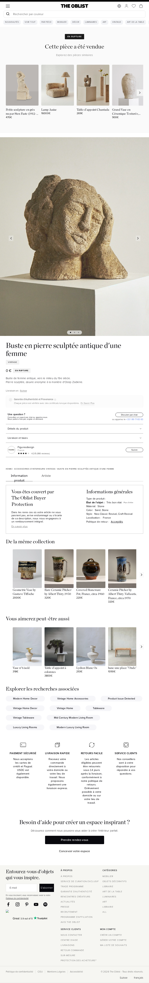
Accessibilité (76, 971)
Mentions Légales (56, 971)
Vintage (116, 22)
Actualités (68, 901)
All (104, 912)
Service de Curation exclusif (80, 881)
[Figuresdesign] (12, 450)
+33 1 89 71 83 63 (134, 419)
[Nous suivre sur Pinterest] (26, 904)
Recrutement (69, 912)
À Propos (67, 876)
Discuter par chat (129, 414)
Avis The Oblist (70, 922)
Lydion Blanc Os (86, 668)
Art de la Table (135, 22)
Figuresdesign (26, 447)
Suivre (134, 450)
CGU (40, 971)
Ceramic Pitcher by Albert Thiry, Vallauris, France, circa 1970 (122, 594)
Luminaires (91, 22)
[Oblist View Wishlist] (134, 6)
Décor (75, 22)
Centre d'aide (69, 940)
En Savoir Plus (87, 403)
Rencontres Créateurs (75, 896)
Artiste (46, 476)
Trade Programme (72, 886)
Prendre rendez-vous (74, 840)
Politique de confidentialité (17, 898)
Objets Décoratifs (114, 881)
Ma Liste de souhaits (113, 945)
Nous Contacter (71, 935)
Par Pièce (46, 22)
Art (104, 22)
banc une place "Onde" (122, 668)
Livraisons (67, 945)
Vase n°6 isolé (21, 668)
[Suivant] (138, 238)
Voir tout (30, 22)
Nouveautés (12, 22)
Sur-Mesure (68, 955)
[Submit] (8, 14)
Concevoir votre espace (74, 851)
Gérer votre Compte (113, 940)
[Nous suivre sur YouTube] (36, 904)
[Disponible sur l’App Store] (23, 912)
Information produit (19, 477)
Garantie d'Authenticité (76, 891)
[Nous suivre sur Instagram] (17, 904)
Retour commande (72, 950)
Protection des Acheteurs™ (78, 960)
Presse (65, 906)
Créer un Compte (111, 935)
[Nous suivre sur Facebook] (8, 904)
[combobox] (74, 15)
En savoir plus (19, 526)
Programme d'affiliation (76, 917)
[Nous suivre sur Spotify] (45, 904)
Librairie (107, 886)
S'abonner (47, 888)
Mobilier (61, 22)
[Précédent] (11, 238)
